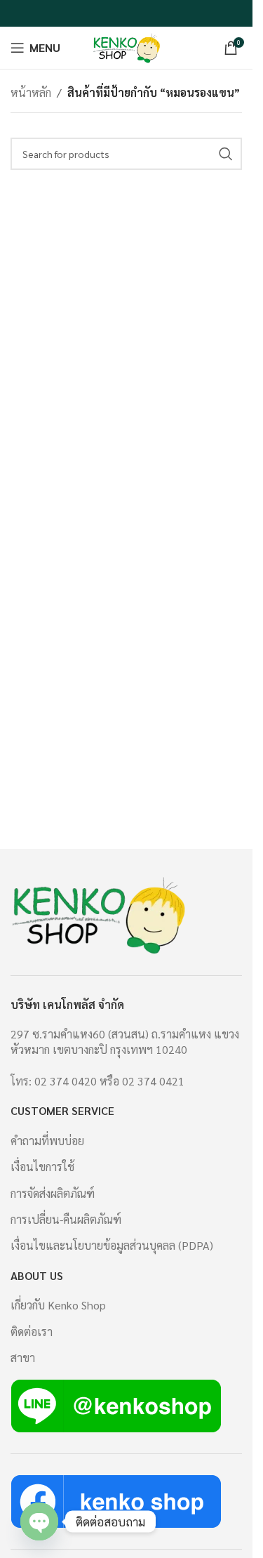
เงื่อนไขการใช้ (42, 1166)
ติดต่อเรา (32, 1331)
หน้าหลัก (31, 92)
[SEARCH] (226, 154)
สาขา (23, 1357)
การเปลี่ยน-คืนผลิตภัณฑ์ (66, 1219)
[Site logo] (126, 46)
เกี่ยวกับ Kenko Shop (58, 1305)
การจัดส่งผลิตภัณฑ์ (53, 1193)
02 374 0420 (65, 1081)
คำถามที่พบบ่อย (47, 1140)
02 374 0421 (153, 1081)
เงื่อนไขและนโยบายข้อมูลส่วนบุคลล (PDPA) (112, 1245)
